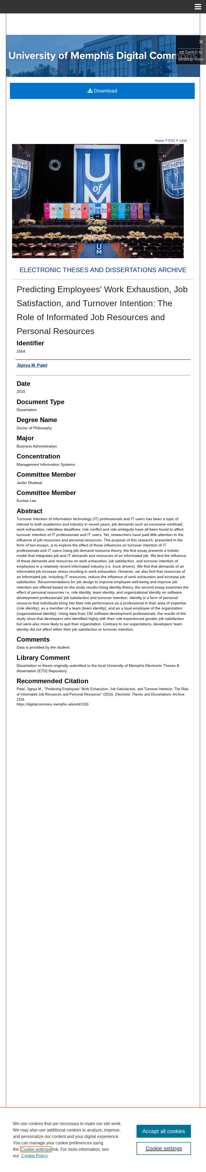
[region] (103, 1139)
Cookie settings (35, 1149)
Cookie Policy (34, 1155)
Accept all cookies (163, 1131)
